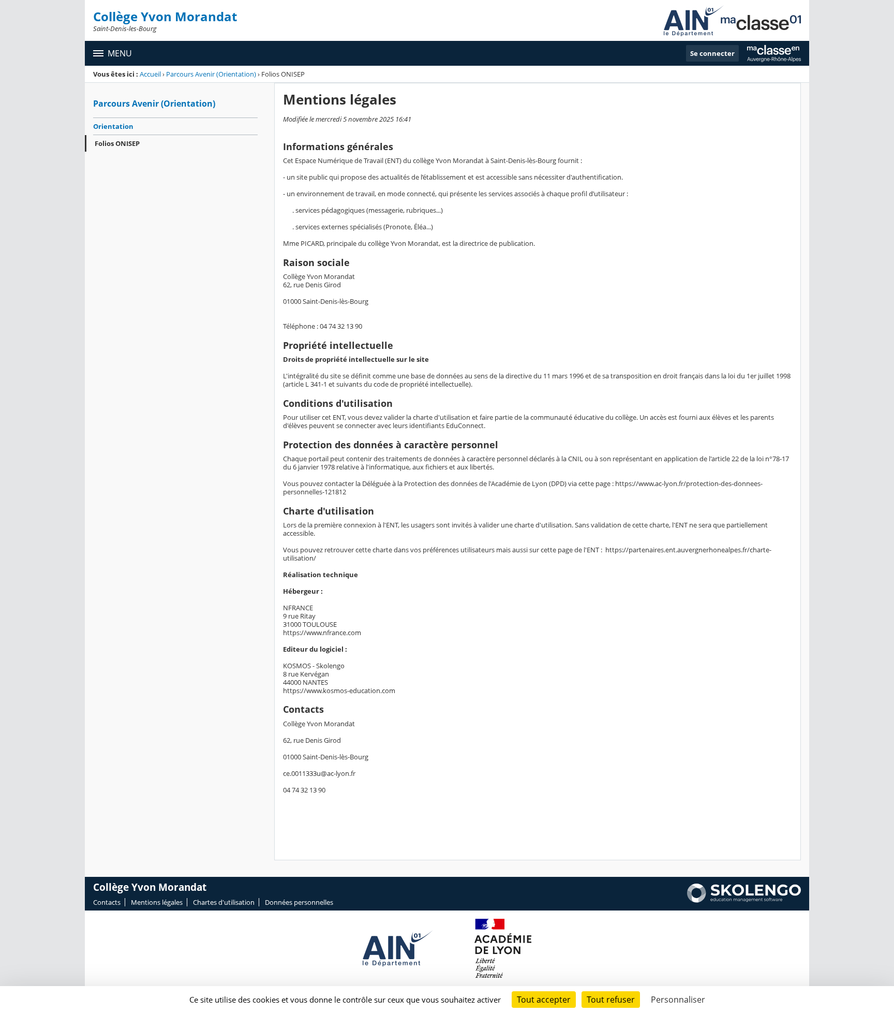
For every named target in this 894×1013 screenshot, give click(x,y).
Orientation (113, 126)
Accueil (150, 74)
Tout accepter (544, 999)
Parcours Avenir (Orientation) (211, 74)
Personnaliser (678, 999)
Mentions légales (157, 902)
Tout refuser (611, 999)
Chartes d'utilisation (224, 902)
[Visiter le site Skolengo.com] (744, 900)
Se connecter (712, 53)
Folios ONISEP (117, 143)
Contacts (107, 902)
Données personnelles (299, 902)
